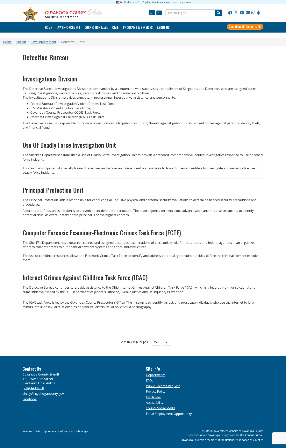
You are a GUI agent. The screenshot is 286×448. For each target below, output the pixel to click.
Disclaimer (153, 397)
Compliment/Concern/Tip (245, 26)
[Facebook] (230, 13)
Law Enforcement (68, 27)
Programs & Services (138, 27)
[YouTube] (242, 13)
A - (159, 12)
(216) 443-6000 (33, 388)
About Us (163, 27)
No (167, 342)
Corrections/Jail (96, 27)
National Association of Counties (244, 440)
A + (152, 12)
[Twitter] (236, 13)
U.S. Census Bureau (251, 435)
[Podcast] (258, 13)
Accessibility (154, 402)
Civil (115, 27)
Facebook (30, 399)
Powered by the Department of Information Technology (55, 431)
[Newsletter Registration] (248, 13)
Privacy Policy (155, 391)
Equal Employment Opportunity (169, 414)
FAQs (149, 380)
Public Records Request (163, 386)
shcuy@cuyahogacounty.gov (43, 393)
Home (48, 27)
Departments (155, 375)
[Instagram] (253, 13)
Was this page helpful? (136, 342)
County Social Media (160, 408)
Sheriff (21, 42)
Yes (156, 342)
